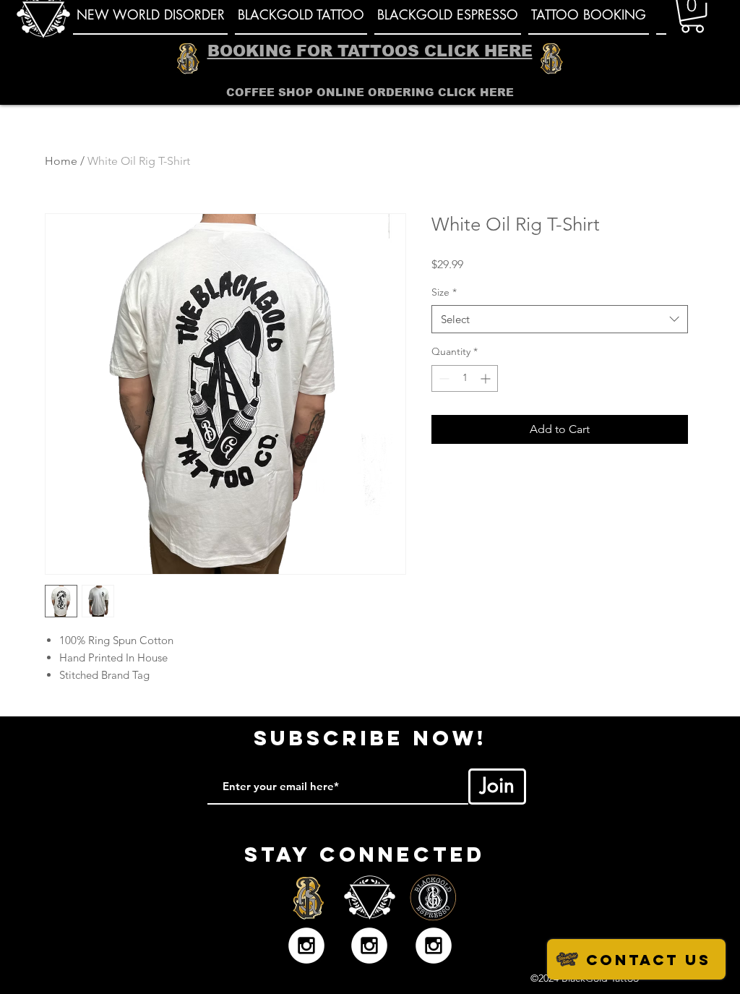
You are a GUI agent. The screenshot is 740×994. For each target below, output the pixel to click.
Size (444, 292)
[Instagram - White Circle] (306, 945)
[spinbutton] (465, 378)
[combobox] (559, 319)
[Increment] (487, 378)
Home (61, 161)
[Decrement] (443, 378)
